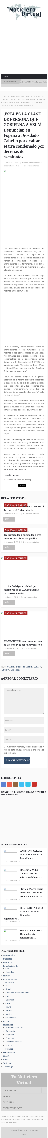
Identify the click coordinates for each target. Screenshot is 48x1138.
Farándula (9, 972)
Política (16, 166)
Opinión (6, 1056)
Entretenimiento (10, 966)
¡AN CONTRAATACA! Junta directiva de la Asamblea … (31, 854)
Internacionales (17, 96)
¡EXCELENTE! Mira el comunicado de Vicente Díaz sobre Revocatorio (23, 643)
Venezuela (15, 669)
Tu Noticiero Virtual (30, 1130)
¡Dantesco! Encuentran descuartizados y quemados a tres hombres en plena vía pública (22, 535)
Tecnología (8, 1066)
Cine (7, 968)
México (8, 1014)
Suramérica (10, 1017)
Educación (7, 962)
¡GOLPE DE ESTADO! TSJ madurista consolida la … (31, 934)
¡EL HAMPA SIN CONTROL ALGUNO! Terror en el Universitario (24, 508)
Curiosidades (9, 955)
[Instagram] (15, 784)
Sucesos (9, 1048)
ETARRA (5, 669)
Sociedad (7, 1063)
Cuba (7, 1003)
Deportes (7, 958)
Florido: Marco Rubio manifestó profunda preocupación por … (31, 892)
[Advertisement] (24, 49)
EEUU (8, 1007)
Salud (5, 1059)
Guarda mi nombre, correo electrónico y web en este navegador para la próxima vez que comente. (24, 749)
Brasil (8, 989)
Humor (6, 975)
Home (6, 96)
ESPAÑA (37, 666)
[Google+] (9, 784)
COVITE (10, 666)
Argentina (9, 982)
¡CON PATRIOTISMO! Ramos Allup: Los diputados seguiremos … (23, 913)
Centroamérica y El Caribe (17, 992)
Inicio (24, 1135)
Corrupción (10, 1031)
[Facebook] (3, 784)
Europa (29, 96)
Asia (7, 985)
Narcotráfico (9, 1052)
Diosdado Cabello (24, 666)
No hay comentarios (31, 166)
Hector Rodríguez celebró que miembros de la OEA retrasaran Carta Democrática (21, 590)
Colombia (9, 999)
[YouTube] (34, 784)
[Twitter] (21, 784)
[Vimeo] (28, 784)
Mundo (6, 1021)
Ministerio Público (13, 1041)
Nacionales (8, 166)
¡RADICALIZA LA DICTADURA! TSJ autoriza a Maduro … (31, 873)
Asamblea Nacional (14, 1027)
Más (7, 519)
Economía (9, 1038)
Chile (7, 996)
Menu (6, 76)
